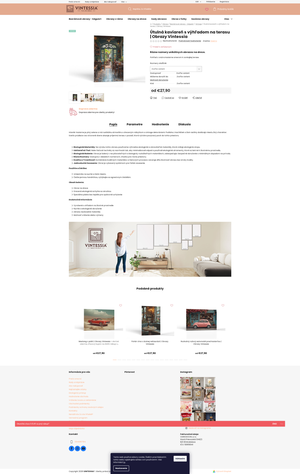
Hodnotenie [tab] (160, 124)
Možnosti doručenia (159, 80)
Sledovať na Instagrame (199, 428)
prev (71, 330)
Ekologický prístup (77, 393)
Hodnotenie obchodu (78, 396)
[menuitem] (85, 19)
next (229, 330)
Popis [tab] (113, 124)
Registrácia (224, 1)
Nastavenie (121, 468)
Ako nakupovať (110, 2)
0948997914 (80, 441)
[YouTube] (83, 448)
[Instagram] (77, 448)
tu (124, 462)
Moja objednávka (77, 428)
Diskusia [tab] (184, 124)
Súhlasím (180, 458)
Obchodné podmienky (79, 403)
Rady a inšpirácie (92, 2)
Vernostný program (78, 417)
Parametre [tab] (135, 124)
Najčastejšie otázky (78, 389)
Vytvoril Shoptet (223, 471)
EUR (197, 1)
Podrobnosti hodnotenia (190, 41)
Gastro (214, 41)
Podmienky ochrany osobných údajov (86, 407)
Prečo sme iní (74, 2)
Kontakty (73, 410)
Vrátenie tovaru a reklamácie (82, 400)
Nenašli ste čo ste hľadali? (81, 414)
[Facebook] (71, 448)
